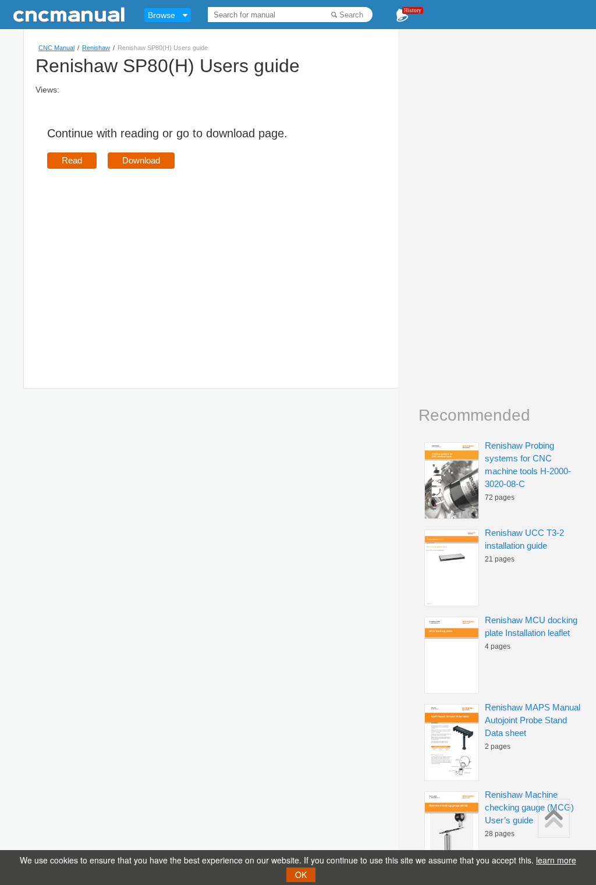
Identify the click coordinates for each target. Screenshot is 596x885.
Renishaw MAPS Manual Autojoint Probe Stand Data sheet (532, 720)
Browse (161, 15)
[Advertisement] (145, 261)
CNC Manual (56, 47)
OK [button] (301, 874)
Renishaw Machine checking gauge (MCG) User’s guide (529, 807)
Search (351, 14)
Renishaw (96, 47)
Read (72, 160)
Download (141, 160)
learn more (556, 860)
